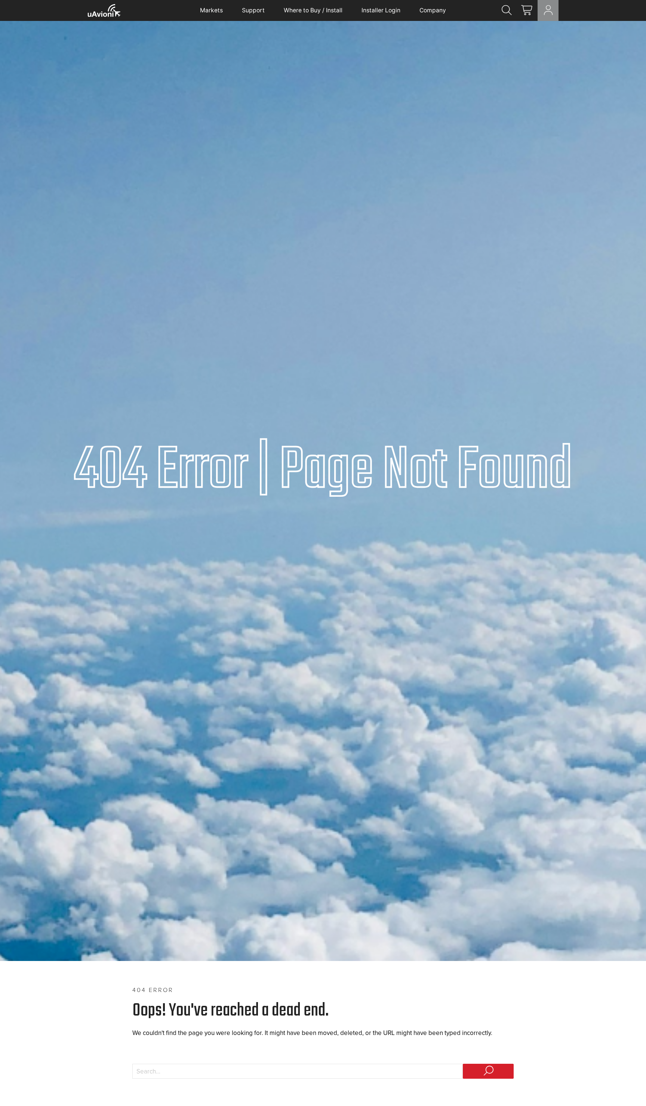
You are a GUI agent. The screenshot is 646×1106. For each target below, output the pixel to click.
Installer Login (381, 10)
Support (253, 10)
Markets (211, 10)
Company (432, 10)
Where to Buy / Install (313, 10)
